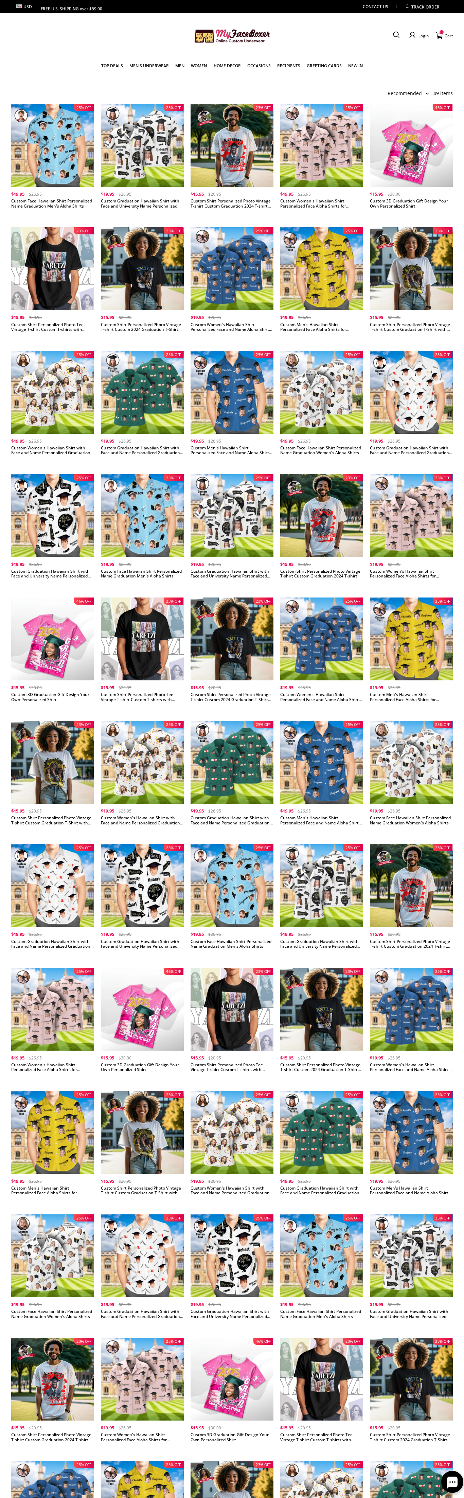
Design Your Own (53, 217)
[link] (112, 65)
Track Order (425, 7)
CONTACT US (375, 7)
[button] (396, 35)
